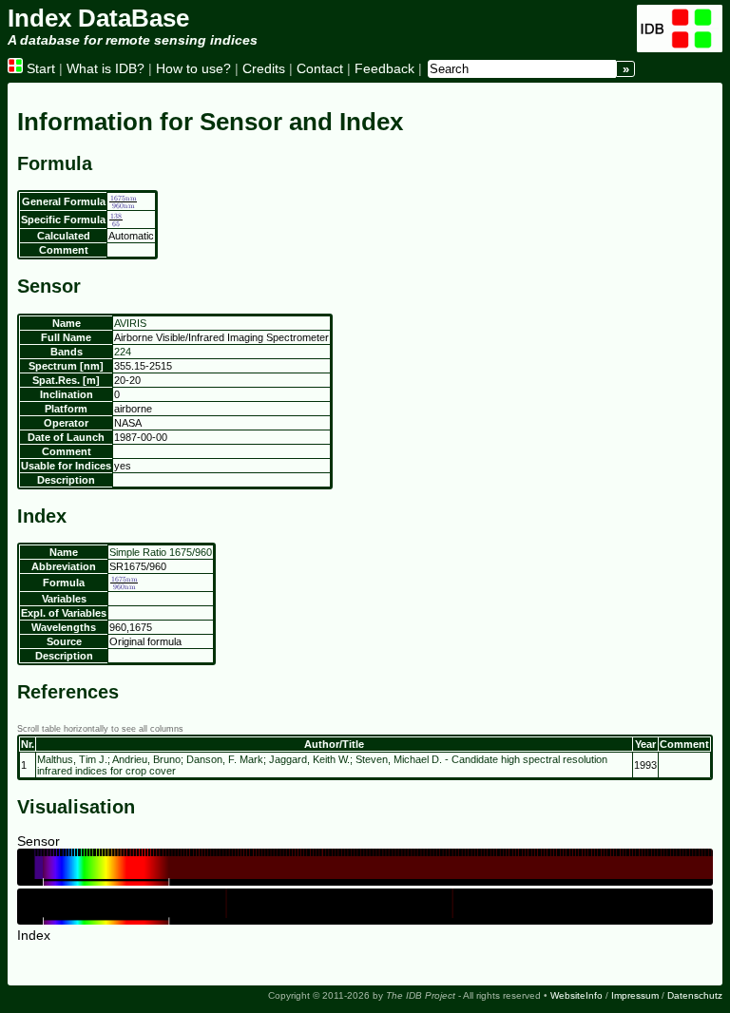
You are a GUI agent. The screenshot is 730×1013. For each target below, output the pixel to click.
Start (39, 68)
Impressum (635, 995)
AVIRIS (130, 323)
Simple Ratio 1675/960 (160, 552)
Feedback (384, 68)
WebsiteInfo (576, 995)
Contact (320, 68)
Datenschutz (694, 995)
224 (122, 351)
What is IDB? (105, 68)
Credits (263, 68)
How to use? (193, 68)
